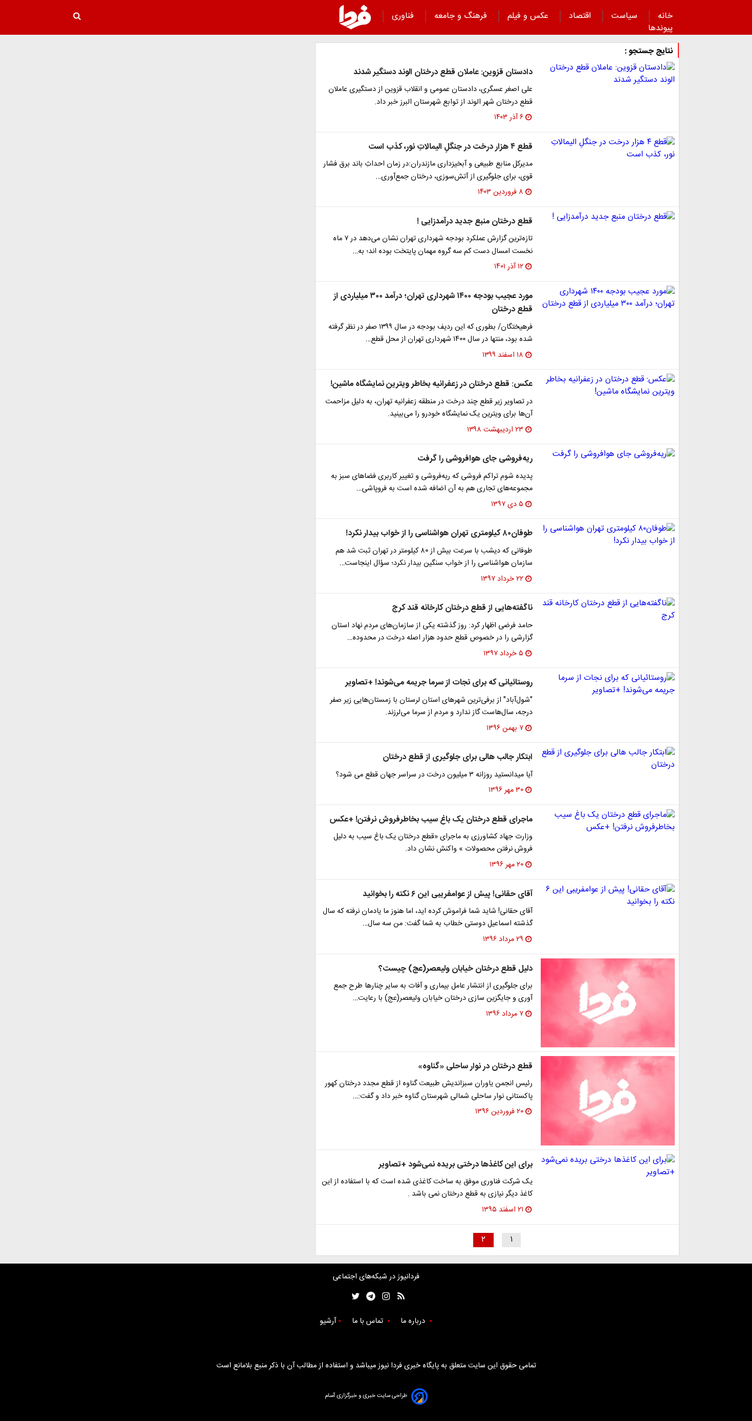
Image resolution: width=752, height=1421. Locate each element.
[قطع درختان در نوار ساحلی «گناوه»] (608, 1100)
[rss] (398, 1296)
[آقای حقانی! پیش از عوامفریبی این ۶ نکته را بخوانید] (608, 896)
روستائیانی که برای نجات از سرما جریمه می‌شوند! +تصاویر (439, 683)
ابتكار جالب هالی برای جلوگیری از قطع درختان (458, 757)
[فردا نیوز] (355, 17)
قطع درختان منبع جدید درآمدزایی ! (475, 221)
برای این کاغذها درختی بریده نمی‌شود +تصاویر (456, 1165)
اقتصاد (581, 16)
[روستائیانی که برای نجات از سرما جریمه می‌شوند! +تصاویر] (608, 684)
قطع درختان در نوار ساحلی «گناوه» (475, 1066)
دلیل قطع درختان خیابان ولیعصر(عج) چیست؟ (456, 969)
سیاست (625, 16)
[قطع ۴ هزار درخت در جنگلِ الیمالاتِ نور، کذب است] (608, 148)
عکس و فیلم (529, 16)
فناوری (404, 16)
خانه (665, 16)
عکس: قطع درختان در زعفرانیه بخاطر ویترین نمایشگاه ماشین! (431, 384)
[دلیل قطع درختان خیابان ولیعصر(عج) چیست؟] (608, 1003)
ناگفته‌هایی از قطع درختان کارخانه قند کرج (462, 608)
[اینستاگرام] (383, 1296)
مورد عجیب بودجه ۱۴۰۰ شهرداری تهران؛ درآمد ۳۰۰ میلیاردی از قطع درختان (433, 302)
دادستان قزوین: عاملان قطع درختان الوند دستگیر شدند (443, 72)
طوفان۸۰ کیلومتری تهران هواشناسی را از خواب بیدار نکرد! (439, 533)
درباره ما (414, 1321)
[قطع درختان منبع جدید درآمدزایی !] (608, 217)
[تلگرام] (367, 1296)
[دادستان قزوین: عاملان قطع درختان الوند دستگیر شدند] (608, 74)
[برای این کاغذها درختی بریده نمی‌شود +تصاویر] (608, 1166)
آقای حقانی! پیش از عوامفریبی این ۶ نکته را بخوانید (448, 894)
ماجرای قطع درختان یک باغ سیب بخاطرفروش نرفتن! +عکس (431, 820)
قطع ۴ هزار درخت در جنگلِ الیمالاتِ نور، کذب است (450, 147)
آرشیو (328, 1321)
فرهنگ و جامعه (462, 16)
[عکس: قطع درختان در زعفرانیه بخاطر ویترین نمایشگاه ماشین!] (608, 386)
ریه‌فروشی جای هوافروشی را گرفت (475, 459)
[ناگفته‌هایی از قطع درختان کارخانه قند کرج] (608, 610)
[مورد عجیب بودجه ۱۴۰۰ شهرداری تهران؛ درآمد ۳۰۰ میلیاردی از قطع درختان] (608, 298)
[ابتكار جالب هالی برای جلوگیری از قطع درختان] (608, 759)
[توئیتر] (353, 1296)
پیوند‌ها (660, 28)
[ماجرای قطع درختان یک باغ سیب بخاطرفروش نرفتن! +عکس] (608, 821)
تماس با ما (368, 1321)
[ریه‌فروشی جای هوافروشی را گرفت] (608, 454)
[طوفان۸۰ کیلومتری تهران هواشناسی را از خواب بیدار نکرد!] (608, 535)
